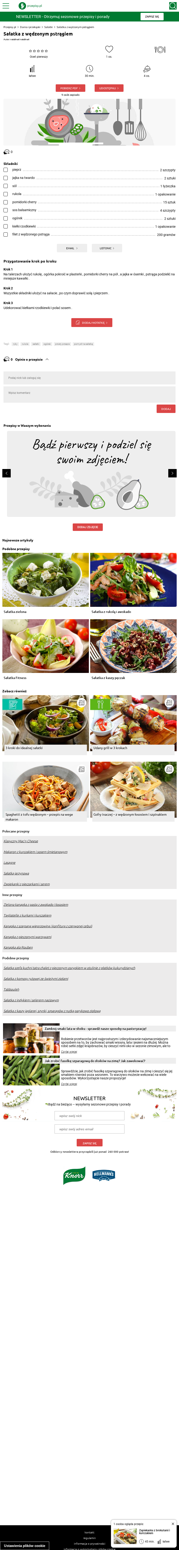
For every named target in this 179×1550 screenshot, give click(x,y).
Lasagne (9, 862)
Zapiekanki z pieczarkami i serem (26, 884)
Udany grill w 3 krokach (110, 748)
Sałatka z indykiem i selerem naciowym (31, 1000)
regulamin (89, 1538)
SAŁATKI (36, 344)
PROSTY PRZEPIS (62, 344)
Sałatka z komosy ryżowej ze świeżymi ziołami (35, 979)
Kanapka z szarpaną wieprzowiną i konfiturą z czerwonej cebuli (47, 926)
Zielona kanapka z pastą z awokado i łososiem (35, 905)
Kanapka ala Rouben (18, 947)
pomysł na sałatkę (83, 344)
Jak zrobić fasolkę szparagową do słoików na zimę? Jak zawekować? (95, 1061)
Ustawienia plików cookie (24, 1546)
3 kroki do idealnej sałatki (24, 748)
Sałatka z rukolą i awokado (111, 612)
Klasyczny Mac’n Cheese (20, 841)
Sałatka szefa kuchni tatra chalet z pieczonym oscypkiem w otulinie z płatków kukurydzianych (69, 968)
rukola (25, 344)
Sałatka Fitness (15, 678)
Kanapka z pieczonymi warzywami (27, 937)
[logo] (30, 6)
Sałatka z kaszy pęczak (108, 678)
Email (70, 248)
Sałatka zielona (15, 612)
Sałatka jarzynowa (16, 873)
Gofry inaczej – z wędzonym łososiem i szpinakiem (130, 814)
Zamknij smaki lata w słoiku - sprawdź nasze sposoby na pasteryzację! (95, 1028)
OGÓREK (47, 344)
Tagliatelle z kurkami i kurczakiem (27, 915)
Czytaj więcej (69, 1051)
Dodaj (166, 409)
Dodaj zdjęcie (87, 527)
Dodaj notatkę (93, 322)
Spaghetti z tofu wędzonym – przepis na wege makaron (39, 816)
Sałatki (48, 27)
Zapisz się (89, 1143)
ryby (15, 344)
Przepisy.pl (9, 27)
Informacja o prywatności (89, 1543)
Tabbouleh (11, 989)
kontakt (89, 1532)
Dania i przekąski (30, 27)
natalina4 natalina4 (19, 39)
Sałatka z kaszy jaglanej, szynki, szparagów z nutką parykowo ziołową (51, 1011)
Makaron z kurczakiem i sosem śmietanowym (35, 852)
